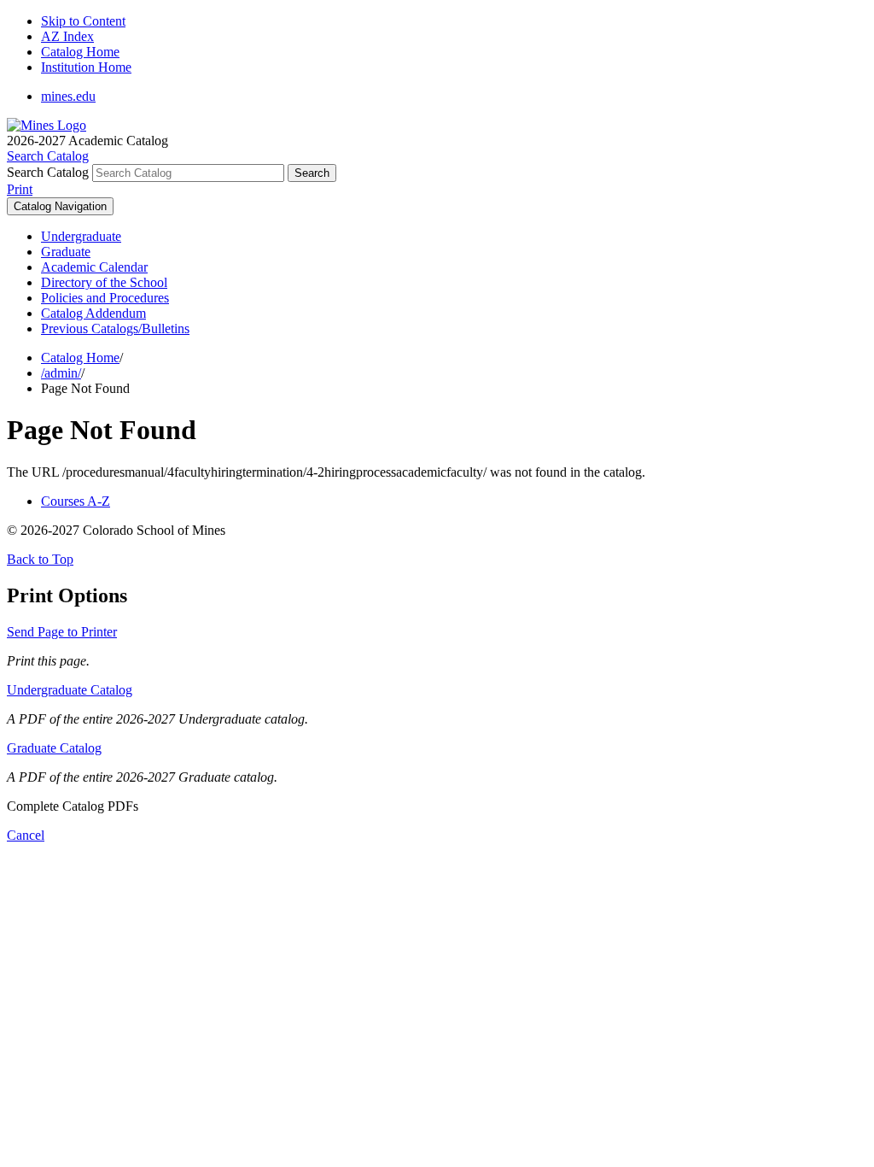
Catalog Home (80, 51)
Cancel (25, 835)
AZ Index (67, 36)
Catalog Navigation (60, 206)
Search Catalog (48, 172)
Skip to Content (83, 21)
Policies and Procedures (105, 297)
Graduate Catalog (54, 748)
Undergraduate (81, 236)
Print (19, 189)
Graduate (65, 251)
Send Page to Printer (62, 632)
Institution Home (86, 67)
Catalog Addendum (93, 313)
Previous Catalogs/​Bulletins (115, 328)
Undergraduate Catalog (69, 690)
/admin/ (61, 373)
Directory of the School (104, 282)
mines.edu (68, 96)
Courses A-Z (75, 501)
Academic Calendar (94, 267)
